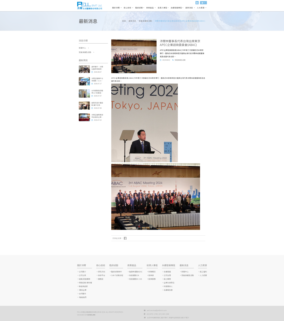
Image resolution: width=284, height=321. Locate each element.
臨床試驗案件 (116, 271)
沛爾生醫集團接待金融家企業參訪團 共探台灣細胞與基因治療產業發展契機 (97, 116)
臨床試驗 (139, 7)
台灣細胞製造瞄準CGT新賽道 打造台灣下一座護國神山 (97, 91)
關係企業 (82, 290)
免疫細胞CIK (134, 275)
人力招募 (203, 275)
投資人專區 (162, 7)
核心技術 (128, 7)
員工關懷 (167, 279)
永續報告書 (168, 290)
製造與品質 (83, 286)
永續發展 (167, 271)
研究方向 (101, 271)
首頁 (124, 21)
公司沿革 (82, 275)
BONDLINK (91, 315)
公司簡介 (82, 271)
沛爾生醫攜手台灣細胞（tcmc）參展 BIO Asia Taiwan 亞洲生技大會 (97, 79)
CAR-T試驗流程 (117, 275)
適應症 (100, 279)
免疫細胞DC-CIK (135, 279)
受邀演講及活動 (180, 60)
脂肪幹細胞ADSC (135, 271)
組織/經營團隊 (84, 279)
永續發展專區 (176, 7)
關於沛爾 (116, 7)
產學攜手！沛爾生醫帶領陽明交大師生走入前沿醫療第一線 (97, 67)
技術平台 (101, 275)
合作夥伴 (82, 293)
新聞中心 (82, 48)
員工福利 (203, 271)
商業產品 (150, 7)
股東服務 (152, 279)
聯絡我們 (82, 297)
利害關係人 (168, 286)
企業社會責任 (169, 282)
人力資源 (201, 7)
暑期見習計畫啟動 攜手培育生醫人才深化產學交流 (97, 104)
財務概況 (152, 271)
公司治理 (167, 275)
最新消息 (189, 7)
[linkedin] (197, 2)
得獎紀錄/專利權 (85, 282)
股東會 (151, 275)
